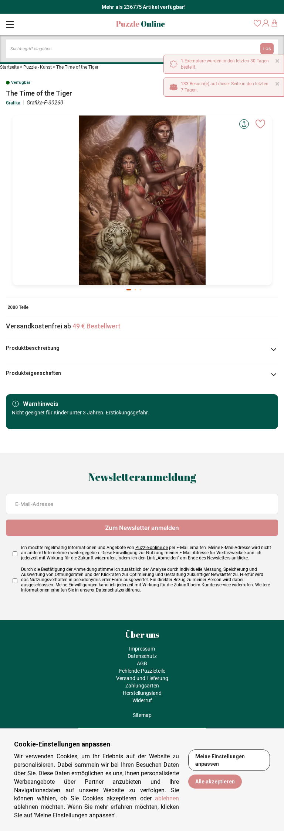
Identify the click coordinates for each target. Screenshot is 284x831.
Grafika (13, 103)
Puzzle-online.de (151, 547)
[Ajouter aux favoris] (260, 124)
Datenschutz (142, 656)
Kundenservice (216, 584)
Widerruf (142, 700)
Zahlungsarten (142, 686)
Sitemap (142, 715)
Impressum (142, 649)
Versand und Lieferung (142, 678)
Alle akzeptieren (215, 782)
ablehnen (167, 798)
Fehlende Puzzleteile (142, 671)
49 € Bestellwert (96, 326)
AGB (142, 663)
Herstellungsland (142, 693)
